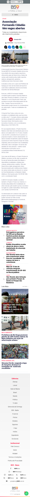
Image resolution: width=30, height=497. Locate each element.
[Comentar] (24, 47)
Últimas (15, 382)
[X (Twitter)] (16, 47)
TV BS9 (15, 403)
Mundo (15, 396)
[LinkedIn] (13, 47)
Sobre (15, 450)
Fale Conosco (15, 446)
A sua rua (15, 414)
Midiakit (15, 453)
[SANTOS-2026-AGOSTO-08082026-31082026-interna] (15, 214)
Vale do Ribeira (15, 389)
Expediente (15, 435)
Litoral (15, 385)
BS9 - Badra (15, 410)
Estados (15, 421)
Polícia (15, 417)
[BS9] (15, 489)
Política (15, 399)
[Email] (5, 47)
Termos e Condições (15, 457)
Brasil (15, 392)
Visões (15, 431)
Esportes (15, 424)
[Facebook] (9, 47)
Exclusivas (15, 439)
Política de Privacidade (15, 460)
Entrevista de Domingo (15, 407)
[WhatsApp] (20, 47)
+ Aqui (15, 428)
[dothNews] (17, 494)
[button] (15, 14)
